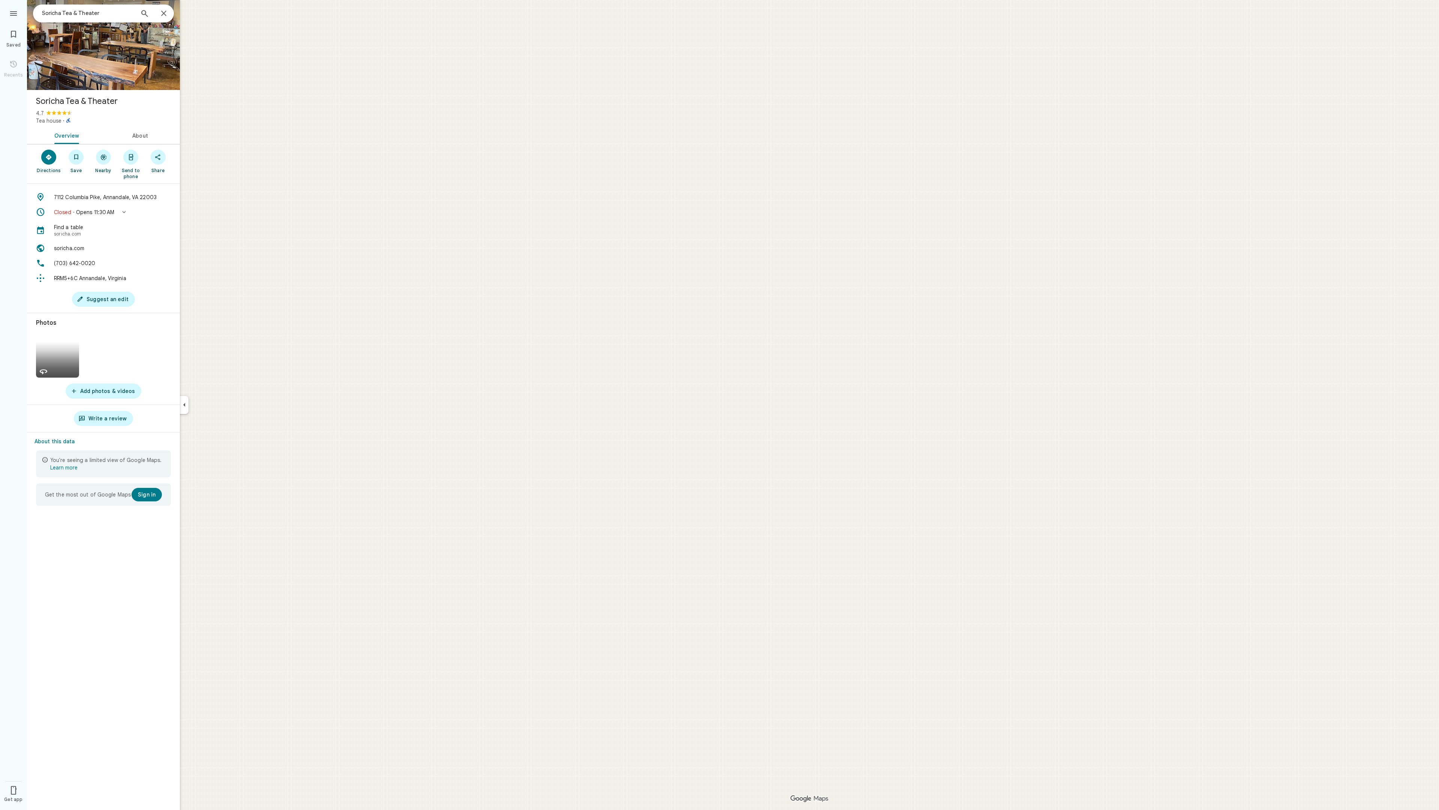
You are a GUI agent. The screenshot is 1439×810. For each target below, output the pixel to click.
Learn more (64, 467)
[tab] (65, 135)
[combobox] (88, 13)
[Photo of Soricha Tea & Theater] (103, 45)
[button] (103, 212)
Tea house (48, 120)
